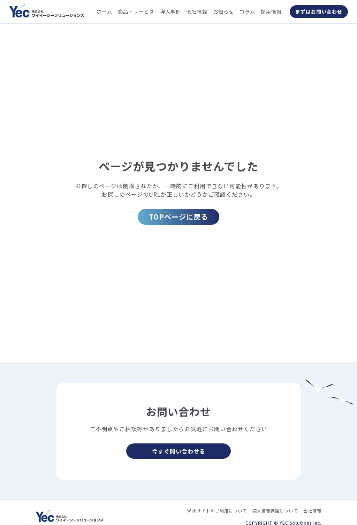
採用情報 (271, 11)
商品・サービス (136, 11)
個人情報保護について (275, 510)
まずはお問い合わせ (318, 11)
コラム (247, 11)
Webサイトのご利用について (217, 510)
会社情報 (197, 11)
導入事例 (170, 11)
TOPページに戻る (178, 217)
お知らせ (223, 11)
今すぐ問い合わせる (178, 451)
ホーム (104, 11)
